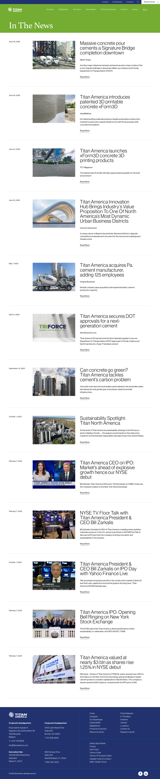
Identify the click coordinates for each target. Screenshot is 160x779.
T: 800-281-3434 (52, 762)
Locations (105, 2)
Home (92, 713)
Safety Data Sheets (98, 743)
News (145, 9)
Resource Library (97, 732)
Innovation (77, 9)
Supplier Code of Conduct (100, 759)
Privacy (93, 746)
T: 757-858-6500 (52, 738)
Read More (85, 77)
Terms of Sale (95, 752)
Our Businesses (117, 2)
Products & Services (108, 9)
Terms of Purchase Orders (101, 756)
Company (50, 9)
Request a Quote (127, 732)
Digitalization (63, 9)
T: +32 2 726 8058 (16, 741)
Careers (135, 9)
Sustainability (91, 9)
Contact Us (130, 2)
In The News (125, 716)
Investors (124, 9)
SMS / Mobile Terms (98, 762)
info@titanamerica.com (18, 745)
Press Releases (126, 713)
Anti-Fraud (94, 749)
